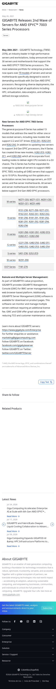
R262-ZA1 (46, 140)
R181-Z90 (23, 217)
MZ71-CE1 (35, 199)
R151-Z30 (23, 210)
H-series (11, 234)
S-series (12, 253)
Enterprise (7, 641)
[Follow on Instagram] (27, 621)
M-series (11, 201)
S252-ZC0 (33, 253)
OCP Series (10, 266)
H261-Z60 (23, 232)
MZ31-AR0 (35, 203)
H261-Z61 (34, 232)
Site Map (45, 681)
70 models (24, 72)
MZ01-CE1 (23, 203)
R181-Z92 (44, 217)
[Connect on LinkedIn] (34, 621)
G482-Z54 (45, 246)
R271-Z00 (33, 210)
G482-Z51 (45, 242)
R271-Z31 (44, 210)
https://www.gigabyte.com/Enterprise (21, 329)
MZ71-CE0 (23, 199)
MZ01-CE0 (46, 199)
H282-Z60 (16, 156)
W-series (11, 260)
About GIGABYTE (15, 559)
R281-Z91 (23, 221)
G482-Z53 (34, 246)
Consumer (6, 635)
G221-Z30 (23, 242)
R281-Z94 (44, 221)
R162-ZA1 (36, 140)
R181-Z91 (33, 217)
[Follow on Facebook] (14, 621)
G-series (11, 244)
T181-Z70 (23, 266)
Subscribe (47, 608)
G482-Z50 (34, 242)
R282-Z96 (23, 225)
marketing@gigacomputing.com (18, 337)
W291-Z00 (23, 260)
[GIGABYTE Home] (10, 3)
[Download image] (25, 41)
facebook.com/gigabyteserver (17, 345)
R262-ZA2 (11, 144)
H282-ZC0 (39, 152)
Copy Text (44, 382)
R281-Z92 (33, 221)
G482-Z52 (23, 246)
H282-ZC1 (23, 236)
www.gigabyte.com (11, 594)
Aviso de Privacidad (31, 681)
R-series (11, 217)
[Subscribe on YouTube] (21, 621)
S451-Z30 (23, 253)
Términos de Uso (14, 681)
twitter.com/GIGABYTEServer (16, 353)
